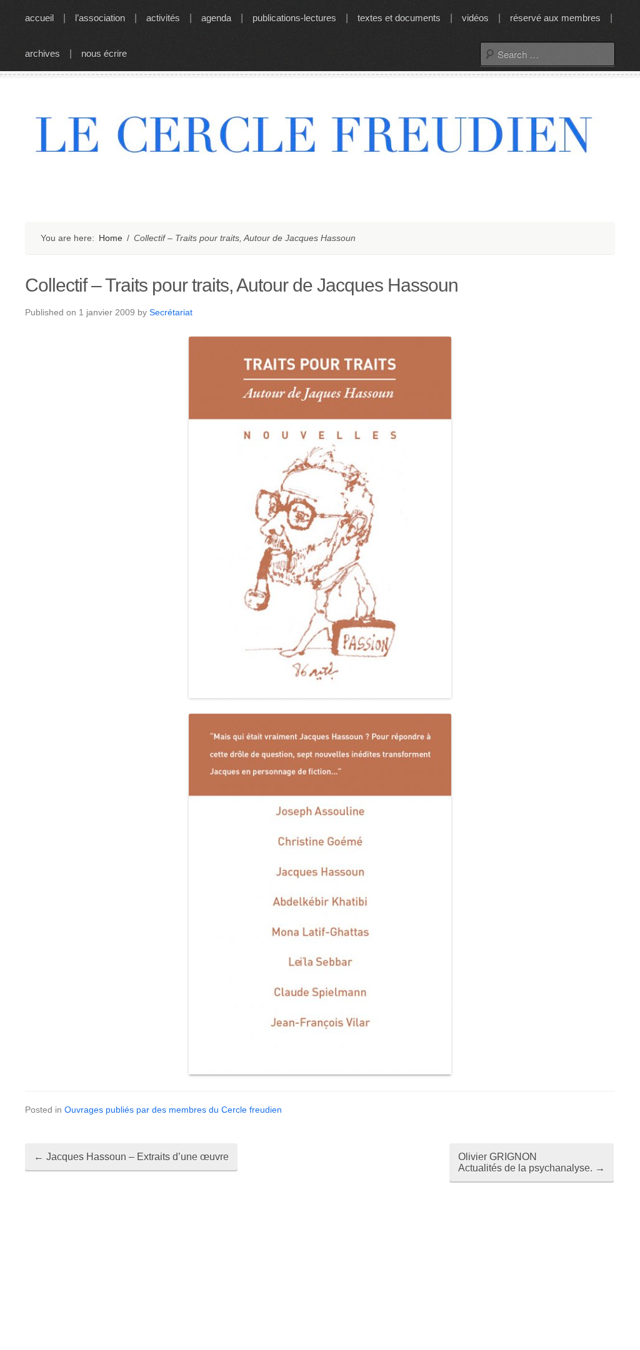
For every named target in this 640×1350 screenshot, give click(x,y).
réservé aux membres (555, 17)
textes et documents (399, 17)
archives (42, 53)
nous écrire (104, 53)
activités (163, 17)
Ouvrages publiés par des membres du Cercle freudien (173, 1110)
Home (110, 238)
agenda (216, 17)
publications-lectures (294, 17)
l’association (100, 17)
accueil (39, 17)
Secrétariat (170, 312)
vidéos (475, 17)
